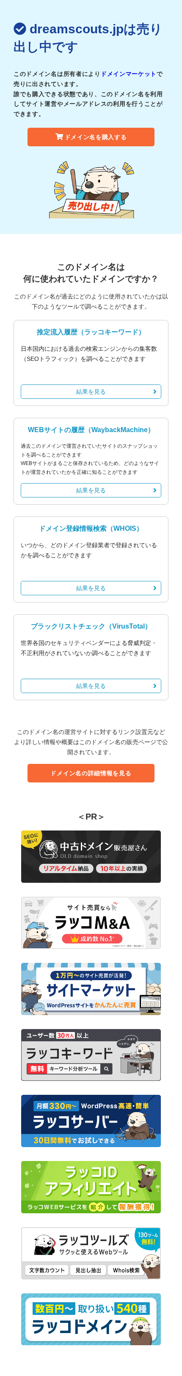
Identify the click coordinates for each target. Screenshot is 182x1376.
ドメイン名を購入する (96, 137)
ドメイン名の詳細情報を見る (90, 773)
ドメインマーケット (129, 73)
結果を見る (91, 391)
